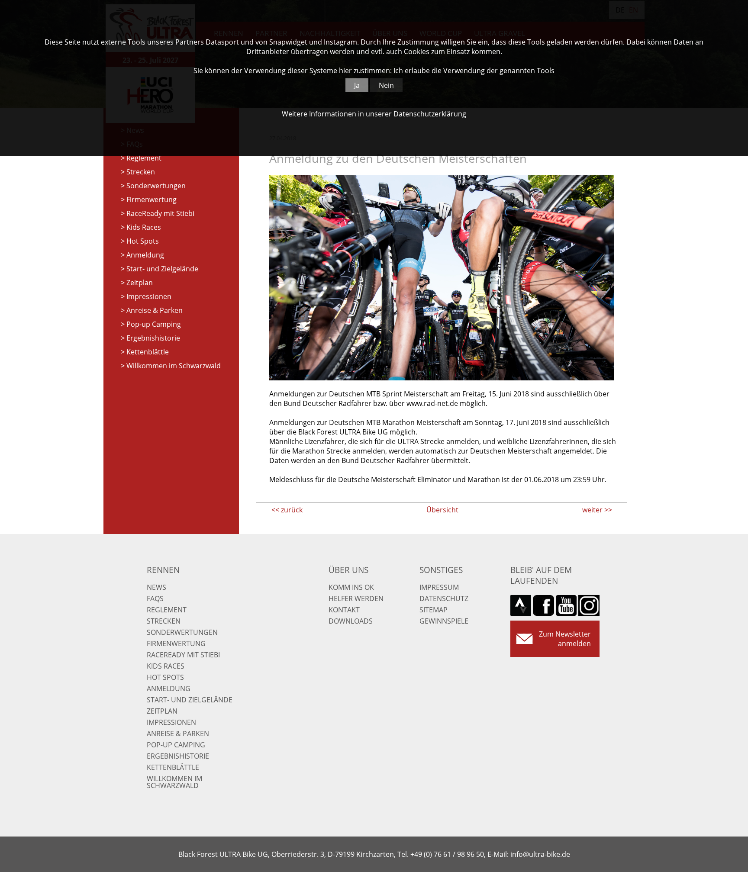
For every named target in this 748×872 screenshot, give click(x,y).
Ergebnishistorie (153, 338)
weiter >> (597, 510)
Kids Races (143, 227)
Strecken (140, 172)
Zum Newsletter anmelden (565, 638)
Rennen (163, 569)
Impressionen (148, 296)
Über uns (348, 569)
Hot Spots (142, 241)
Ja (357, 85)
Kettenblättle (147, 352)
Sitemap (433, 609)
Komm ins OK (351, 587)
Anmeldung (145, 255)
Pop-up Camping (153, 324)
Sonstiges (441, 569)
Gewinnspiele (443, 621)
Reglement (143, 158)
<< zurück (287, 510)
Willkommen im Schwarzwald (173, 365)
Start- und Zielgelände (162, 269)
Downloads (351, 621)
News (156, 587)
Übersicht (442, 510)
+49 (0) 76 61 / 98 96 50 (447, 854)
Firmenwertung (151, 199)
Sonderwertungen (156, 185)
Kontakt (344, 609)
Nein (386, 85)
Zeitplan (139, 282)
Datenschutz (443, 598)
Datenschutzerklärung (429, 114)
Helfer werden (356, 598)
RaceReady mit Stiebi (160, 213)
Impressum (439, 587)
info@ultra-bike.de (540, 854)
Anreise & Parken (154, 310)
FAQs (155, 598)
